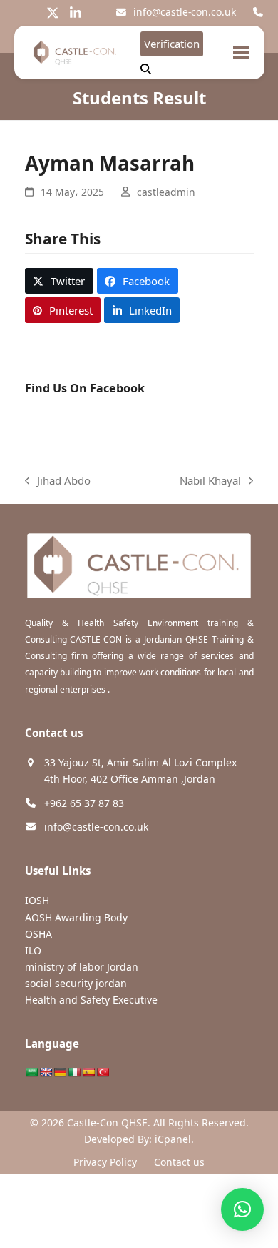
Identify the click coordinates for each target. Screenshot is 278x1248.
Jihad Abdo (58, 481)
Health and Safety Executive (91, 999)
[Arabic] (31, 1072)
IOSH (37, 900)
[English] (45, 1072)
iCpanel (173, 1139)
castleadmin (166, 192)
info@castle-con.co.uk (184, 12)
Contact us (179, 1162)
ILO (33, 950)
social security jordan (76, 983)
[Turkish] (102, 1072)
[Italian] (74, 1072)
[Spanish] (88, 1072)
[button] (241, 52)
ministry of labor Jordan (81, 967)
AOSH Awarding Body (76, 917)
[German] (59, 1072)
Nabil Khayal (210, 481)
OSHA (38, 934)
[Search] (145, 69)
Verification (172, 43)
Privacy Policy (105, 1162)
